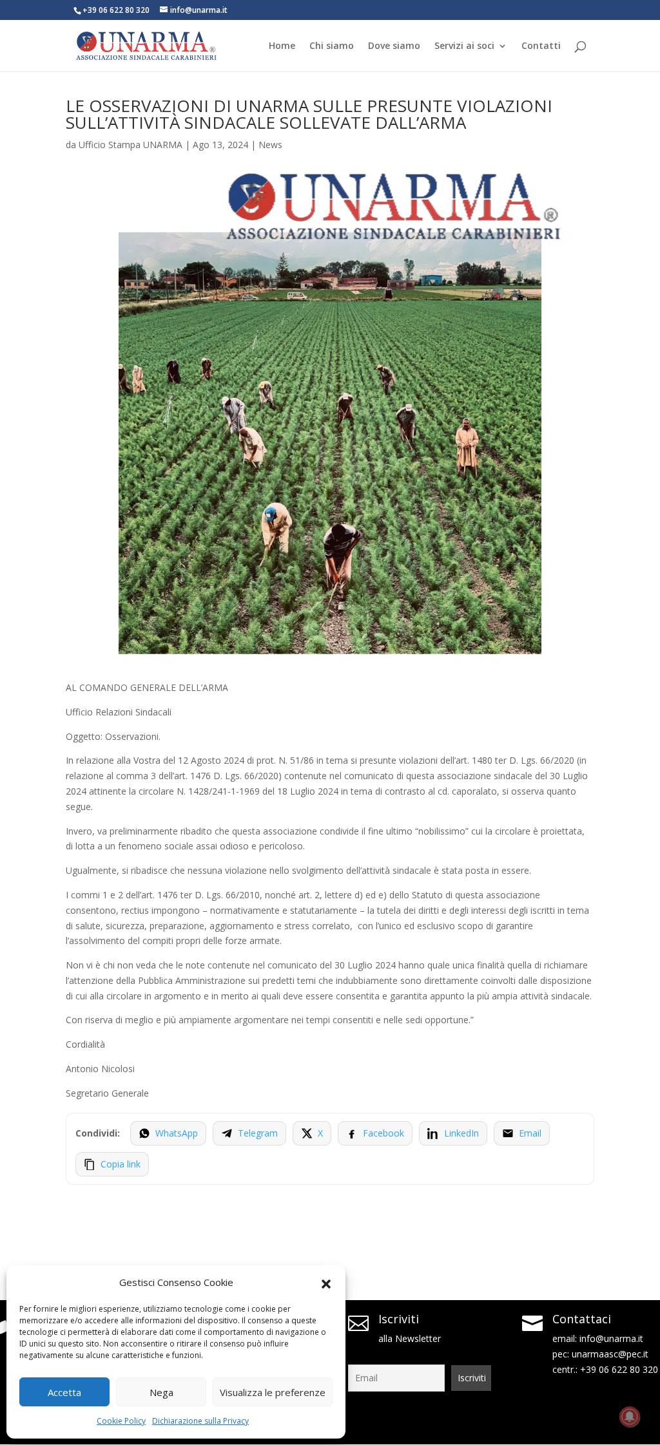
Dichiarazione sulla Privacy (200, 1420)
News (270, 144)
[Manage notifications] (629, 1416)
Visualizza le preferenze (272, 1392)
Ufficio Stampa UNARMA (130, 144)
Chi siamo (331, 46)
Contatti (541, 46)
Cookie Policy (121, 1420)
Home (282, 46)
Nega (161, 1392)
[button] (326, 1282)
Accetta (64, 1392)
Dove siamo (394, 46)
